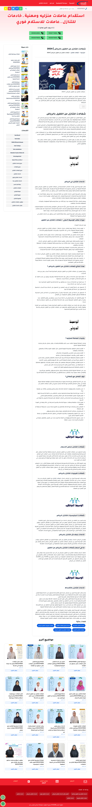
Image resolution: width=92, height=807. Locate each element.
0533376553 (81, 8)
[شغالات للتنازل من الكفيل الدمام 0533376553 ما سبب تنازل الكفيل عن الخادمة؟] (35, 684)
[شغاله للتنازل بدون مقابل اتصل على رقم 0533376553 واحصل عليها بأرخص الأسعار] (77, 684)
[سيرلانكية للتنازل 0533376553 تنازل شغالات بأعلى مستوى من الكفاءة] (77, 652)
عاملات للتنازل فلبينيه (82, 798)
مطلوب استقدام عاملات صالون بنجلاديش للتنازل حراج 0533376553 (14, 762)
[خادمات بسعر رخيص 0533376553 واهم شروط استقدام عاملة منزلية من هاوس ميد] (56, 716)
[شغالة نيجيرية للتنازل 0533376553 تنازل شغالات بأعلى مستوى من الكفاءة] (35, 652)
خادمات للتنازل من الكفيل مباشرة (79, 794)
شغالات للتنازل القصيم (78, 629)
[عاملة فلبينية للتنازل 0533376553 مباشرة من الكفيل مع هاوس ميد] (56, 684)
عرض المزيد (77, 670)
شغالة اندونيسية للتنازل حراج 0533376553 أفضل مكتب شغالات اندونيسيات (36, 762)
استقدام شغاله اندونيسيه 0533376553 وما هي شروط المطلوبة (57, 762)
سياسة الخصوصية (61, 3)
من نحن (52, 3)
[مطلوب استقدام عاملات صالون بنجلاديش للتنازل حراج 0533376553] (14, 750)
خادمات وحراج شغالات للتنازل (63, 625)
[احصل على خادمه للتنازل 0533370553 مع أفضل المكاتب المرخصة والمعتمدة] (56, 652)
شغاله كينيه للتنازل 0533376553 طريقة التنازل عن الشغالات (77, 762)
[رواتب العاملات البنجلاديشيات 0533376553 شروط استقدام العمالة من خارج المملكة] (35, 716)
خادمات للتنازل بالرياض (32, 794)
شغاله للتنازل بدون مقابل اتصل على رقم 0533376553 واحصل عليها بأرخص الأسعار (77, 696)
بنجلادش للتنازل (68, 539)
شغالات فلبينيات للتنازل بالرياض (45, 625)
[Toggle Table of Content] (82, 106)
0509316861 (35, 33)
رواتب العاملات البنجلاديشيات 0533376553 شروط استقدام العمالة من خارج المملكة (36, 728)
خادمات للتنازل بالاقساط (78, 625)
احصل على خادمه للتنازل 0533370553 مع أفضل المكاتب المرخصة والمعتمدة (56, 663)
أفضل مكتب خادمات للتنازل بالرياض (60, 794)
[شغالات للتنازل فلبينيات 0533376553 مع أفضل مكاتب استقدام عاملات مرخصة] (77, 716)
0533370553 (53, 37)
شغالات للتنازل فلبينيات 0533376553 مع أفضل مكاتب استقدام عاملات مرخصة (77, 728)
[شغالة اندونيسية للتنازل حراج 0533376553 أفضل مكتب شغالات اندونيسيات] (35, 750)
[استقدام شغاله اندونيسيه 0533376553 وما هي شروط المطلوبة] (56, 750)
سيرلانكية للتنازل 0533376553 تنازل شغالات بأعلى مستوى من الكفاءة (77, 663)
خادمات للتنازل (43, 3)
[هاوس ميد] (82, 3)
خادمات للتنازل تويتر (44, 794)
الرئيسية (71, 3)
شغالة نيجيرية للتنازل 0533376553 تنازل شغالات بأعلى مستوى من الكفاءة (36, 663)
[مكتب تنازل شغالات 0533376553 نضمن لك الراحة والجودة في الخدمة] (14, 652)
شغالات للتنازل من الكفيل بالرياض (62, 629)
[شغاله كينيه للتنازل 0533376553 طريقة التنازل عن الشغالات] (77, 750)
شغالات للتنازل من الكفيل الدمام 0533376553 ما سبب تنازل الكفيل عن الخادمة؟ (35, 696)
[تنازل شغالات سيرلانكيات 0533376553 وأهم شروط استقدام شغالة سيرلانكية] (14, 684)
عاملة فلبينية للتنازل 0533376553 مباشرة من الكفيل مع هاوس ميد (56, 696)
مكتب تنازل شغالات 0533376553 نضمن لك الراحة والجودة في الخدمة (14, 663)
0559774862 (53, 33)
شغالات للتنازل (75, 52)
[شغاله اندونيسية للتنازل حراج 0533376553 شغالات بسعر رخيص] (14, 716)
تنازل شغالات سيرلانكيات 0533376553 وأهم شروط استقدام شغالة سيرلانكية (15, 696)
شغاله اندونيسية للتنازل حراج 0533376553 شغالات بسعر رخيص (15, 728)
